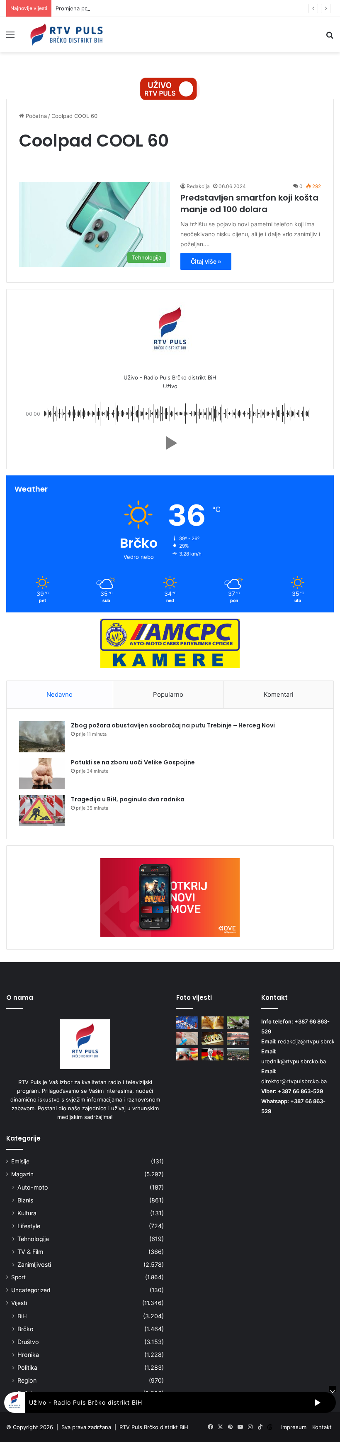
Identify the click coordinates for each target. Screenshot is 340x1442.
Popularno (168, 694)
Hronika (28, 1354)
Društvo (28, 1341)
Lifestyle (28, 1225)
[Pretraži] (329, 37)
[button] (170, 443)
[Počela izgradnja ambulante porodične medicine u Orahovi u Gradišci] (238, 1054)
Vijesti (19, 1303)
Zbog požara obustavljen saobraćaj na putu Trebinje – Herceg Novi (173, 725)
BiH (22, 1316)
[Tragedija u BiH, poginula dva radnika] (42, 810)
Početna (35, 116)
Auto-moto (32, 1187)
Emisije (20, 1161)
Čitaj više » (206, 261)
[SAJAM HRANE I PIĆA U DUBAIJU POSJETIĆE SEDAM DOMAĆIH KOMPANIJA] (212, 1038)
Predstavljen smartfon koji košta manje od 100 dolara (249, 203)
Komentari (279, 694)
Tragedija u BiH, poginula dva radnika (128, 799)
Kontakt (322, 1427)
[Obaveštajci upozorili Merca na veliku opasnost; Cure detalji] (212, 1054)
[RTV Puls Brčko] (66, 35)
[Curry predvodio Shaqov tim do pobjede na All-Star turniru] (187, 1022)
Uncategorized (30, 1290)
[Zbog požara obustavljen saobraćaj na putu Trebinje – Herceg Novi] (42, 736)
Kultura (26, 1213)
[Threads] (270, 1427)
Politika (27, 1367)
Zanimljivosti (34, 1264)
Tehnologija (33, 1238)
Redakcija (198, 186)
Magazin (22, 1174)
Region (26, 1380)
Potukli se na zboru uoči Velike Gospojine (133, 762)
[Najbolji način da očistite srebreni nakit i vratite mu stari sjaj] (187, 1038)
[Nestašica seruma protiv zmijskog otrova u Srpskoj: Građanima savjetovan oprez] (238, 1022)
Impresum (293, 1427)
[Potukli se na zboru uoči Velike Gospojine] (42, 773)
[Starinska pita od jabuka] (212, 1022)
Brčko (25, 1328)
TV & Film (30, 1251)
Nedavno (59, 694)
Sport (18, 1277)
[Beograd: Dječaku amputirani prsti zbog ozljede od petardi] (187, 1054)
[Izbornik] (10, 37)
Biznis (25, 1200)
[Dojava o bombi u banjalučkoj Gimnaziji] (238, 1038)
